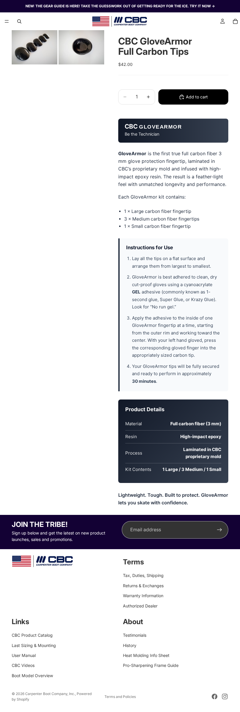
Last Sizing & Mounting (34, 645)
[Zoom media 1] (34, 47)
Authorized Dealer (140, 605)
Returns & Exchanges (143, 585)
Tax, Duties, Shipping (143, 575)
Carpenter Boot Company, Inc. (50, 693)
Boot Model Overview (32, 675)
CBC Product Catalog (32, 635)
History (129, 645)
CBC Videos (23, 665)
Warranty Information (143, 595)
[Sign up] (219, 530)
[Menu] (6, 21)
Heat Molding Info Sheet (146, 655)
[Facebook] (214, 696)
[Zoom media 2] (81, 47)
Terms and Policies (120, 696)
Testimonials (134, 635)
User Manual (24, 655)
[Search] (19, 21)
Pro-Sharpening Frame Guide (151, 665)
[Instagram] (224, 696)
